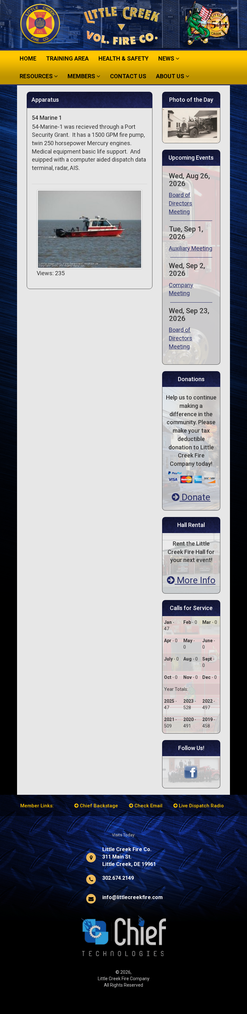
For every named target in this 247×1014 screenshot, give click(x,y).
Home (28, 58)
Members (82, 76)
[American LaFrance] (191, 124)
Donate (194, 497)
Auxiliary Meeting (190, 248)
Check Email (147, 806)
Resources (37, 76)
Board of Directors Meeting (180, 203)
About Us (171, 76)
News (167, 58)
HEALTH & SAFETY (123, 58)
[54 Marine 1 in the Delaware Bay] (89, 228)
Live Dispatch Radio (201, 806)
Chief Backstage (98, 806)
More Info (195, 580)
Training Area (67, 58)
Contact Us (128, 76)
